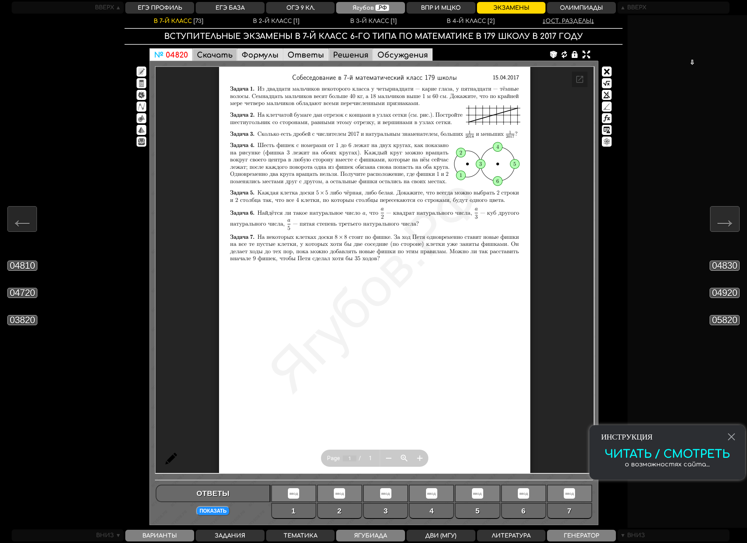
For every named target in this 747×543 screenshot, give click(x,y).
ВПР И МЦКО (441, 8)
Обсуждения (402, 55)
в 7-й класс (178, 21)
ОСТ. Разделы (568, 21)
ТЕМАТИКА (300, 535)
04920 (724, 292)
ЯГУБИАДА (370, 535)
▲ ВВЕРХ (631, 7)
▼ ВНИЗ (631, 535)
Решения (350, 55)
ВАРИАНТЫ (159, 535)
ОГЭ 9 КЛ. (300, 8)
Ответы (306, 55)
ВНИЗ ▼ (110, 535)
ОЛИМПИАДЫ (581, 8)
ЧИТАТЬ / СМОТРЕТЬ (667, 454)
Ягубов (369, 8)
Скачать (215, 55)
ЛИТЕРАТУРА (511, 535)
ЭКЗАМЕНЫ (511, 8)
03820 (22, 320)
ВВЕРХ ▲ (109, 7)
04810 (22, 265)
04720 (22, 292)
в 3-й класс (373, 21)
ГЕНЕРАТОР (581, 535)
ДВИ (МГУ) (440, 535)
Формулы (260, 55)
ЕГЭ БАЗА (230, 8)
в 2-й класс (276, 21)
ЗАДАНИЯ (230, 535)
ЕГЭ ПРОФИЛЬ (160, 8)
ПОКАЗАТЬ (213, 511)
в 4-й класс (471, 21)
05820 (724, 320)
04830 (724, 265)
